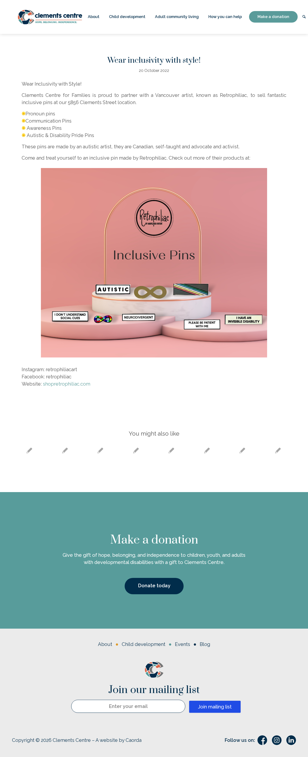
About (105, 644)
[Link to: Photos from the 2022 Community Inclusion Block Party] (171, 450)
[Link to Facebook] (262, 740)
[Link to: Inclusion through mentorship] (278, 450)
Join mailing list (215, 707)
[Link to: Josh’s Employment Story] (136, 450)
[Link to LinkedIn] (291, 740)
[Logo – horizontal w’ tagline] (50, 17)
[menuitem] (93, 17)
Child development (143, 644)
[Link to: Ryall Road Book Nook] (65, 450)
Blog (205, 644)
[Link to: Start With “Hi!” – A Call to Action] (100, 450)
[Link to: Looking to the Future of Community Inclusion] (29, 450)
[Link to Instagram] (277, 740)
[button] (93, 17)
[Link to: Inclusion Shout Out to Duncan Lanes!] (207, 450)
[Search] (304, 17)
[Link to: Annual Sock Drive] (242, 450)
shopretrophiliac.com (66, 384)
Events (182, 644)
